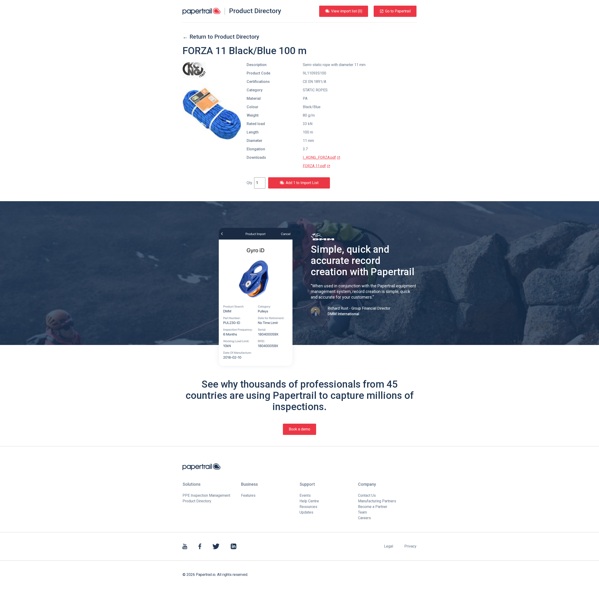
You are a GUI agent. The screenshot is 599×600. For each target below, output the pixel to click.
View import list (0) (346, 11)
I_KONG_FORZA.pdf (319, 157)
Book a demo (299, 429)
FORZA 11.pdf (314, 166)
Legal (388, 546)
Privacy (410, 546)
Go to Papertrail (398, 11)
